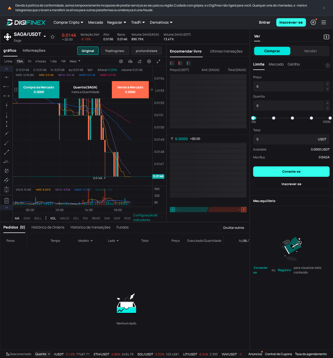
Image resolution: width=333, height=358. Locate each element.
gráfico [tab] (9, 50)
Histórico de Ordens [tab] (47, 227)
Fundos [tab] (123, 227)
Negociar (114, 22)
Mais (73, 61)
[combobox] (86, 240)
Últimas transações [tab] (226, 51)
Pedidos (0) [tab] (14, 227)
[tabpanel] (83, 139)
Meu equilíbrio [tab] (264, 201)
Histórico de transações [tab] (90, 227)
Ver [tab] (257, 36)
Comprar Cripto (66, 22)
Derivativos (159, 22)
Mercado (95, 22)
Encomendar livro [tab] (186, 51)
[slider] (253, 118)
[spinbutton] (85, 92)
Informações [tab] (34, 50)
